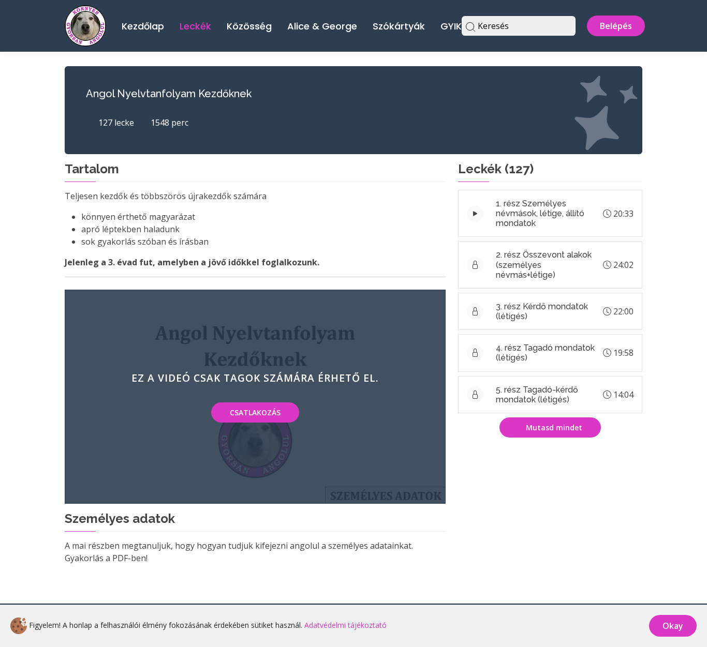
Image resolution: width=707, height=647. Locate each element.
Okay (672, 625)
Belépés (616, 26)
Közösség (249, 26)
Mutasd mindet (553, 427)
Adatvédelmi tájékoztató (345, 625)
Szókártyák (399, 26)
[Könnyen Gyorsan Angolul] (85, 24)
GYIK (451, 26)
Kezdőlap (143, 26)
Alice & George (322, 26)
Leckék (195, 26)
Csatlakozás (255, 412)
